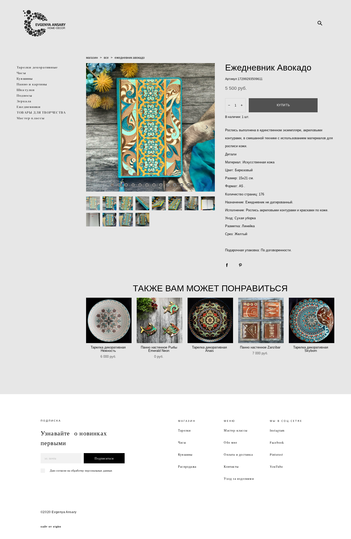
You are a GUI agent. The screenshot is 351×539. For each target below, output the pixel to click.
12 (188, 184)
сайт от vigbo (51, 526)
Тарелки (184, 430)
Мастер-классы (31, 118)
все (106, 57)
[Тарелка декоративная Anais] (210, 320)
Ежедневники (28, 107)
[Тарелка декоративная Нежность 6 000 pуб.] (109, 320)
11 (181, 184)
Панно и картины (32, 84)
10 (174, 184)
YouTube (276, 466)
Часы (21, 73)
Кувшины (25, 79)
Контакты (231, 466)
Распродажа (187, 466)
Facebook (277, 442)
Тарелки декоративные (37, 67)
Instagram (277, 430)
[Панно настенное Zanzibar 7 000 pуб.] (261, 320)
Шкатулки (26, 90)
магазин (92, 57)
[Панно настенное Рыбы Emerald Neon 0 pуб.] (159, 320)
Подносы (24, 95)
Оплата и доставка (238, 454)
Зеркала (24, 101)
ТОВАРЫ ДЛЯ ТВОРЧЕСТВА (41, 112)
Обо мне (230, 442)
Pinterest (276, 454)
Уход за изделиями (239, 478)
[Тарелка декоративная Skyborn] (311, 320)
